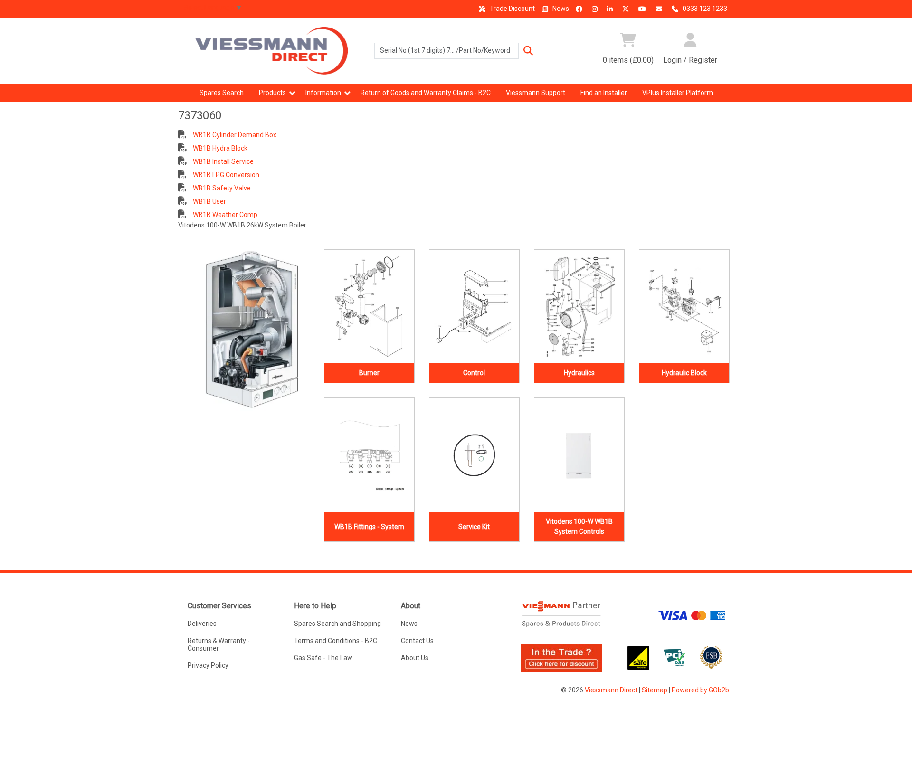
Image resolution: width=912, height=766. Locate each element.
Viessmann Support (535, 92)
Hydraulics (579, 373)
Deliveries (202, 623)
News (560, 8)
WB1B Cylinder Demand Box (233, 135)
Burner (369, 373)
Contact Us (417, 640)
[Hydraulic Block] (684, 307)
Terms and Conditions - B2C (335, 640)
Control (474, 373)
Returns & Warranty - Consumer (219, 644)
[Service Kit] (474, 455)
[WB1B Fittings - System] (369, 455)
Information (323, 92)
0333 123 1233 (704, 8)
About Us (414, 658)
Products (272, 92)
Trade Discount (511, 8)
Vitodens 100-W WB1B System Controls (579, 526)
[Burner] (369, 307)
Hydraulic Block (684, 373)
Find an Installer (603, 92)
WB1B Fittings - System (369, 526)
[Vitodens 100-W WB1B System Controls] (579, 455)
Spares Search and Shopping (337, 623)
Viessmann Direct (611, 690)
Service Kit (474, 526)
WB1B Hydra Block (219, 148)
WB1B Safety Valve (221, 188)
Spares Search (222, 92)
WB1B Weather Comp (224, 214)
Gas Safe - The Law (323, 658)
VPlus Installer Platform (677, 92)
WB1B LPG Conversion (225, 175)
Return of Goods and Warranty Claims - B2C (426, 92)
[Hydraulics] (579, 307)
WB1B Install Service (222, 161)
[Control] (474, 307)
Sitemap (654, 690)
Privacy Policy (208, 665)
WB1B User (208, 201)
